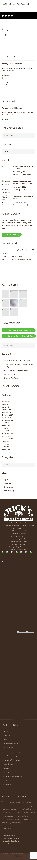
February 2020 (6, 407)
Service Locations (9, 374)
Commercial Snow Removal (12, 776)
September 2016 (7, 439)
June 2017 (5, 428)
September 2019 (7, 420)
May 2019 (5, 423)
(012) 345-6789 (16, 256)
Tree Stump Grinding (10, 756)
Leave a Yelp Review (9, 844)
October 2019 (6, 417)
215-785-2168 (21, 523)
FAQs (5, 739)
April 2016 (5, 447)
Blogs (5, 780)
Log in (6, 480)
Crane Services (8, 764)
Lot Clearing (7, 772)
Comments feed (9, 487)
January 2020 (6, 409)
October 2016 (6, 436)
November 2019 (7, 415)
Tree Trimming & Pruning (11, 752)
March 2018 (6, 425)
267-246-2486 (29, 525)
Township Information (10, 743)
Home (5, 731)
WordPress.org (9, 491)
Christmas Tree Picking (11, 378)
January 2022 (6, 404)
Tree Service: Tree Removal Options (16, 371)
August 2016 (6, 441)
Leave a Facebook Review (11, 841)
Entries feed (8, 483)
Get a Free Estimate (11, 235)
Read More (5, 75)
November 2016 (7, 433)
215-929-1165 (20, 528)
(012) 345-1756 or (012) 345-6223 (23, 260)
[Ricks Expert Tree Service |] (17, 4)
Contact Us (7, 784)
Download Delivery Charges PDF (20, 330)
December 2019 (7, 412)
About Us (6, 735)
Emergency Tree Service (11, 760)
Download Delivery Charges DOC (20, 336)
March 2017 (6, 431)
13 (6, 32)
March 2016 (6, 449)
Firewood (6, 768)
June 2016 (5, 444)
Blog (6, 151)
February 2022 (6, 401)
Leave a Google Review (10, 838)
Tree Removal (8, 748)
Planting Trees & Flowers (12, 64)
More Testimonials (8, 835)
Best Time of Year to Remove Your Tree (17, 361)
